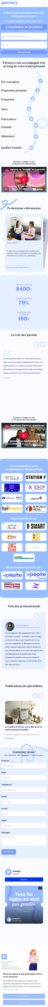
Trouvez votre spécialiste (18, 271)
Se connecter (5, 968)
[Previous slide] (36, 347)
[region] (24, 988)
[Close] (45, 972)
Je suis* (4, 812)
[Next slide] (42, 347)
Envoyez (7, 855)
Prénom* (5, 764)
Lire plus (9, 741)
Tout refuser (24, 1002)
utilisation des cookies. (11, 989)
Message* (5, 836)
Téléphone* (6, 788)
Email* (4, 800)
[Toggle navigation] (44, 3)
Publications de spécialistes (9, 970)
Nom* (3, 776)
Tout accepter (24, 996)
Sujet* (4, 824)
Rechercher (23, 55)
